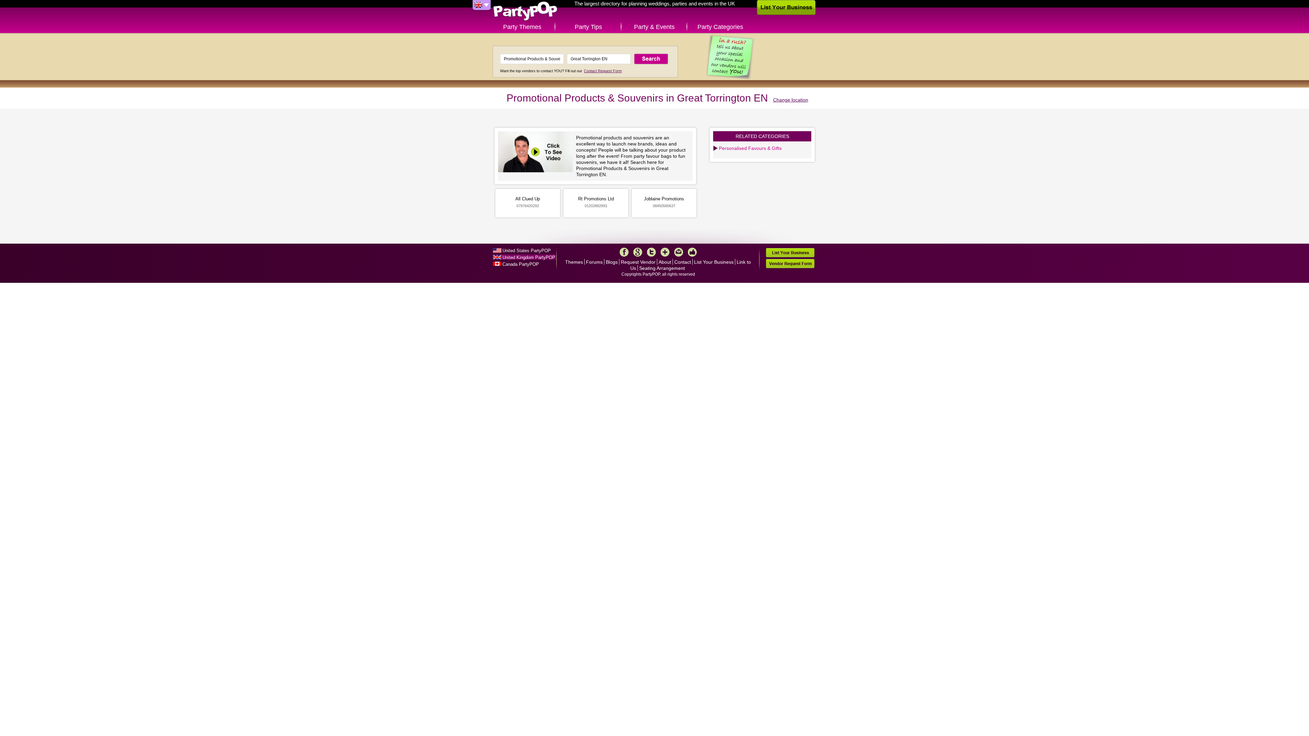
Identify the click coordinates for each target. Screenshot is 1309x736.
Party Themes (522, 27)
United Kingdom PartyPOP (528, 257)
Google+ (637, 252)
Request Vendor (638, 262)
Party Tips (588, 27)
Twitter (651, 252)
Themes (574, 262)
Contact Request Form (603, 71)
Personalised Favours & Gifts (750, 148)
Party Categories (720, 27)
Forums (594, 262)
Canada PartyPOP (520, 264)
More (665, 252)
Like (692, 252)
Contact (682, 262)
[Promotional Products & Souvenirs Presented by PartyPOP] (537, 152)
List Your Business (714, 262)
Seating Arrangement (662, 268)
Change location (790, 100)
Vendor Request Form (790, 264)
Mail (678, 252)
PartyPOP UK (525, 11)
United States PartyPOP (526, 250)
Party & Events (654, 27)
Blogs (612, 262)
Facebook (624, 252)
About (665, 262)
